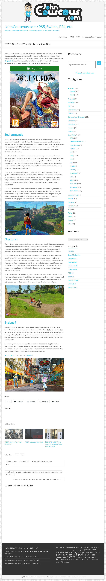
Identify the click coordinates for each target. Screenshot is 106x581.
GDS (78, 37)
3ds (57, 547)
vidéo (57, 562)
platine (97, 552)
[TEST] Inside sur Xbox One (34, 442)
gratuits (87, 550)
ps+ (70, 555)
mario (83, 552)
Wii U (72, 180)
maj (66, 552)
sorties (87, 557)
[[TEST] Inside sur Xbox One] (34, 434)
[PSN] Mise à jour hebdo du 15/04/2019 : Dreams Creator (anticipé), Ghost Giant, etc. (33, 473)
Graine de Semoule (76, 141)
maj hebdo (75, 552)
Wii (71, 177)
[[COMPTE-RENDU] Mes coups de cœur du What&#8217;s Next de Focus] (54, 434)
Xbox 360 (73, 184)
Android (71, 99)
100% (61, 547)
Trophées (73, 173)
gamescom (76, 550)
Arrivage (71, 102)
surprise (93, 557)
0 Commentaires (13, 465)
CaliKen (71, 251)
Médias (70, 198)
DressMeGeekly (74, 255)
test (22, 455)
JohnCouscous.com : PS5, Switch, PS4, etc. (39, 26)
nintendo (89, 552)
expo (71, 550)
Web (70, 224)
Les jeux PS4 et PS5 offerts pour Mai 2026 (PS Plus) (21, 548)
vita (62, 562)
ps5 (85, 555)
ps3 (75, 554)
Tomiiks (71, 277)
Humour (71, 128)
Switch (72, 170)
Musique (71, 202)
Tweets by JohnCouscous (85, 73)
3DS (71, 138)
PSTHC (70, 273)
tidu (62, 560)
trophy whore (75, 560)
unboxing (95, 560)
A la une (70, 88)
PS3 (71, 152)
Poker (70, 213)
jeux (93, 549)
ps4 (17, 455)
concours (66, 550)
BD (69, 106)
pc (93, 552)
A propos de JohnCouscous (91, 37)
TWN (72, 37)
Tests (43, 461)
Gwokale (29, 355)
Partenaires (72, 206)
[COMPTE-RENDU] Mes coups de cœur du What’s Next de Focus (53, 444)
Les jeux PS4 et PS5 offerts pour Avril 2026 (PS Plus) (21, 557)
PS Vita (72, 149)
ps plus (59, 557)
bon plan (86, 547)
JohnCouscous (12, 461)
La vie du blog (73, 195)
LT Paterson (72, 269)
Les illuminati (72, 266)
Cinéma (70, 113)
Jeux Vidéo (36, 461)
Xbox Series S (75, 191)
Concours (71, 121)
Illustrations (62, 37)
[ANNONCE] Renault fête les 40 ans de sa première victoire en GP (37, 479)
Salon (70, 217)
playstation (62, 554)
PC (69, 209)
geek (81, 550)
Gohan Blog (72, 258)
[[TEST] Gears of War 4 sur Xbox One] (14, 434)
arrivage (79, 547)
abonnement (70, 547)
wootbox (66, 562)
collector (59, 550)
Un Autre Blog (73, 280)
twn (90, 559)
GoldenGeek (72, 262)
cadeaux (96, 547)
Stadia (72, 166)
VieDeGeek (72, 284)
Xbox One (49, 461)
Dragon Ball (9, 61)
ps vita (71, 557)
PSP (71, 163)
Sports (70, 220)
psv (64, 557)
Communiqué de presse (76, 117)
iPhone (70, 131)
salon (78, 557)
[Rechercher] (99, 63)
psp (93, 555)
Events (72, 91)
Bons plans (72, 110)
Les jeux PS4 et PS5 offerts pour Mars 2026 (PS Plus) (22, 560)
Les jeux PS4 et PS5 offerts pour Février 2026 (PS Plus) (22, 563)
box (92, 547)
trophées (84, 559)
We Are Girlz (72, 287)
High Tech (71, 124)
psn (89, 554)
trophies (67, 560)
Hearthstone (74, 145)
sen (82, 557)
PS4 (71, 156)
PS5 (71, 159)
